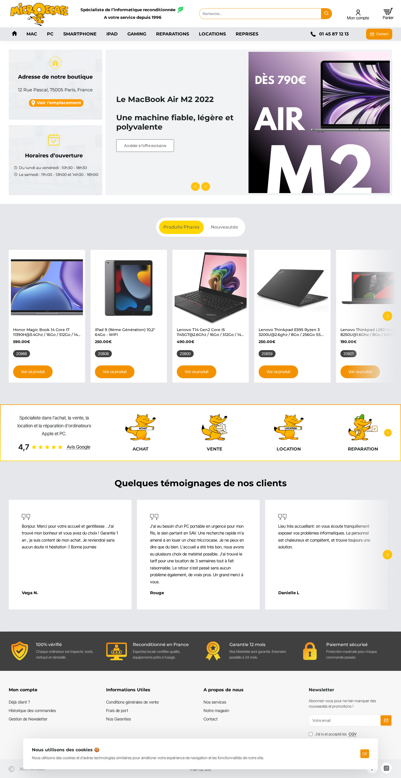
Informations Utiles (128, 689)
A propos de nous (224, 689)
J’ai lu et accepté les (335, 734)
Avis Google (78, 447)
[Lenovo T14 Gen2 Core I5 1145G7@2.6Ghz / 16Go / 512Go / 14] (211, 288)
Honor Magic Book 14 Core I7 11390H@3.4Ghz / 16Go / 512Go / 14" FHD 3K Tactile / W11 (46, 332)
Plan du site (200, 769)
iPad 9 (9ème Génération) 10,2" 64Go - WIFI (125, 332)
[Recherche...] (326, 13)
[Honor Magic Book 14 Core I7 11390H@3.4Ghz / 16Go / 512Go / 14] (47, 288)
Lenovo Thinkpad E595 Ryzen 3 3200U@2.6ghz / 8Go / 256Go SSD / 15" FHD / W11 (291, 332)
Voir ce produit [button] (33, 371)
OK (364, 753)
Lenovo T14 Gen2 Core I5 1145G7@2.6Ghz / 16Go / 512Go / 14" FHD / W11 (210, 332)
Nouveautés (224, 227)
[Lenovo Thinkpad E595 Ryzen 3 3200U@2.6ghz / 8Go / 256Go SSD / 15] (292, 288)
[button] (195, 186)
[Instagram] (386, 768)
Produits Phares (181, 227)
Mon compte (23, 689)
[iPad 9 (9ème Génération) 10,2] (129, 288)
